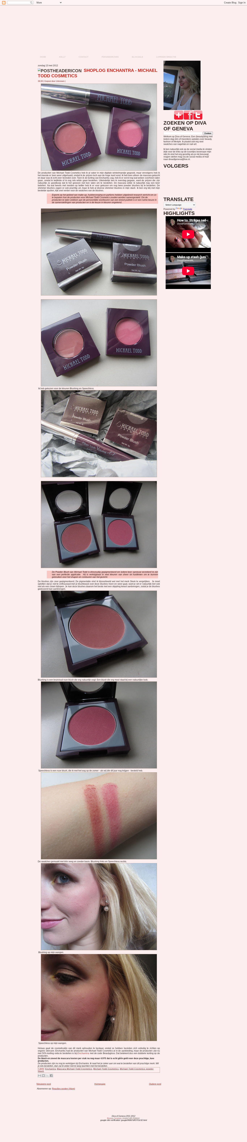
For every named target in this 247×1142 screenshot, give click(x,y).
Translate (187, 209)
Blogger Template (114, 1118)
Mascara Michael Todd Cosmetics (74, 1069)
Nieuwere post (44, 1084)
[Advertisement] (100, 1098)
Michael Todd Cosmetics (106, 1069)
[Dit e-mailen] (39, 1075)
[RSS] (95, 1118)
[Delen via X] (47, 1075)
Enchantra (83, 1053)
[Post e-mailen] (67, 81)
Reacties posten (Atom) (63, 1088)
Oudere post (155, 1084)
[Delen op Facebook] (51, 1075)
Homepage (99, 1084)
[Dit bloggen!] (43, 1075)
